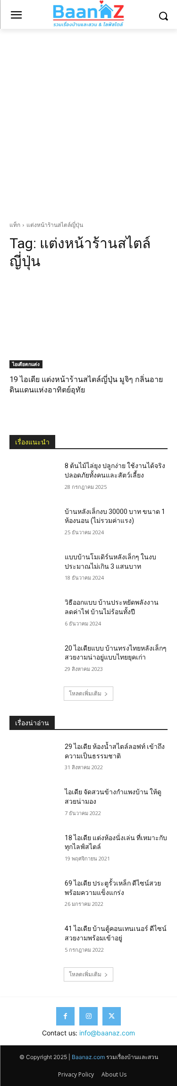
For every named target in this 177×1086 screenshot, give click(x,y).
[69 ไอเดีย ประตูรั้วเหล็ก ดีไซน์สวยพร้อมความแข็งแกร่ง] (33, 895)
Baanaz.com (88, 1056)
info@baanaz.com (107, 1033)
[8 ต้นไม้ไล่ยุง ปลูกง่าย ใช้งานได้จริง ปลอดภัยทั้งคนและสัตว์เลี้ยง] (33, 478)
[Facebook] (65, 1016)
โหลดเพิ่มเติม (85, 693)
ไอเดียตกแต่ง (26, 364)
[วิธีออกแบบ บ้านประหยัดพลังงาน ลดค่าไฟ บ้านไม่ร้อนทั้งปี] (33, 614)
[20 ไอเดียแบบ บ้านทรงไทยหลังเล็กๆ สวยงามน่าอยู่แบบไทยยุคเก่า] (33, 660)
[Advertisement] (88, 122)
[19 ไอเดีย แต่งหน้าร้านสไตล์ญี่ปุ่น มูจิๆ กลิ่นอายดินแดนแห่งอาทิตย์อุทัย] (88, 323)
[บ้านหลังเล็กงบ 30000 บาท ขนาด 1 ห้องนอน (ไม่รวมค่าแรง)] (33, 523)
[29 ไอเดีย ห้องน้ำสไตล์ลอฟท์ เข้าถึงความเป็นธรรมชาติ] (33, 758)
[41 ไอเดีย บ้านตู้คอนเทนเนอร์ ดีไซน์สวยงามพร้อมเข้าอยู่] (33, 940)
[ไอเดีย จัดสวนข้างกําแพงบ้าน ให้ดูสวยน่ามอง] (33, 804)
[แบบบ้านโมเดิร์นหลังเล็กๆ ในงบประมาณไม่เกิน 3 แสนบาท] (33, 569)
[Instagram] (88, 1016)
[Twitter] (111, 1016)
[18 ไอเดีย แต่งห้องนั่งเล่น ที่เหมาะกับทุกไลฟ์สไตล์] (33, 850)
